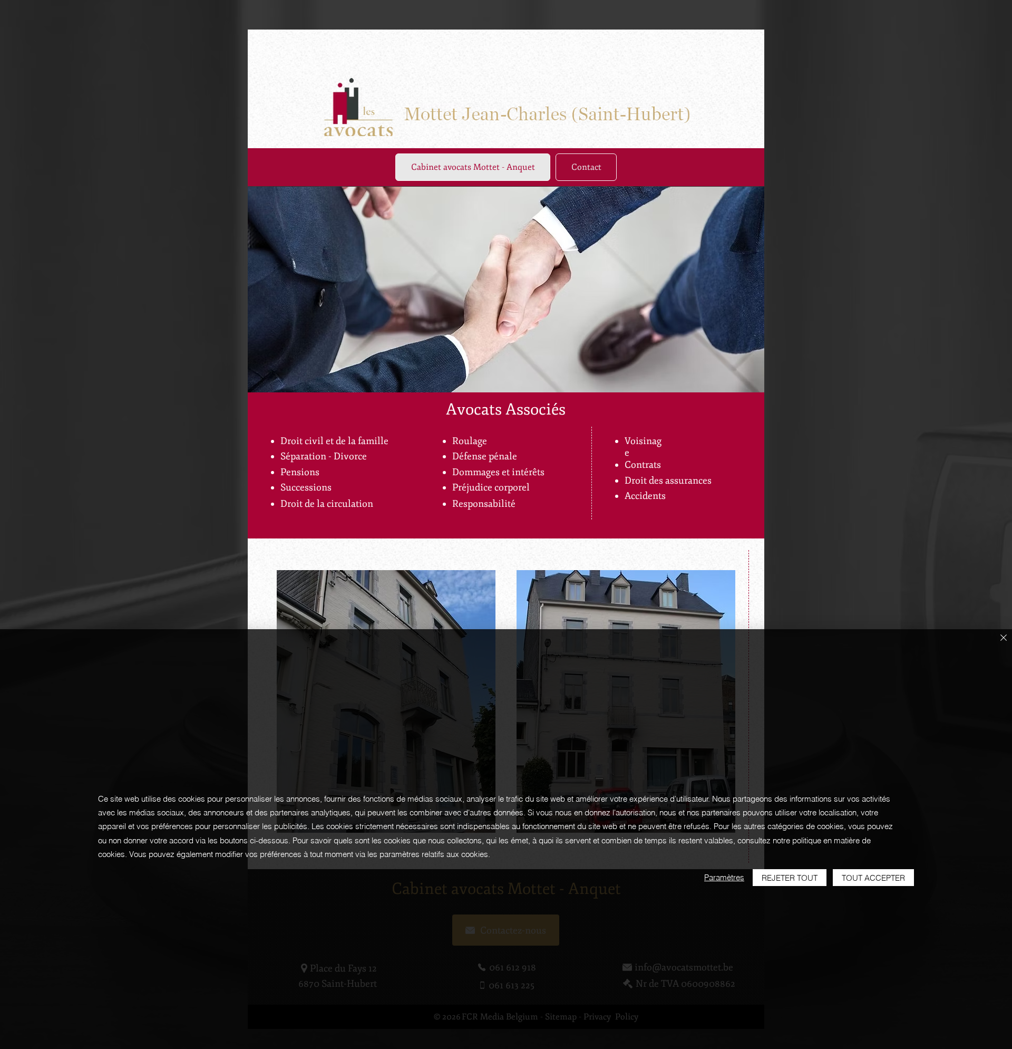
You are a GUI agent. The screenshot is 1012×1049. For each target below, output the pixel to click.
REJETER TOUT (790, 878)
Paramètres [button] (724, 877)
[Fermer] (1003, 638)
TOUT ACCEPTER (873, 878)
